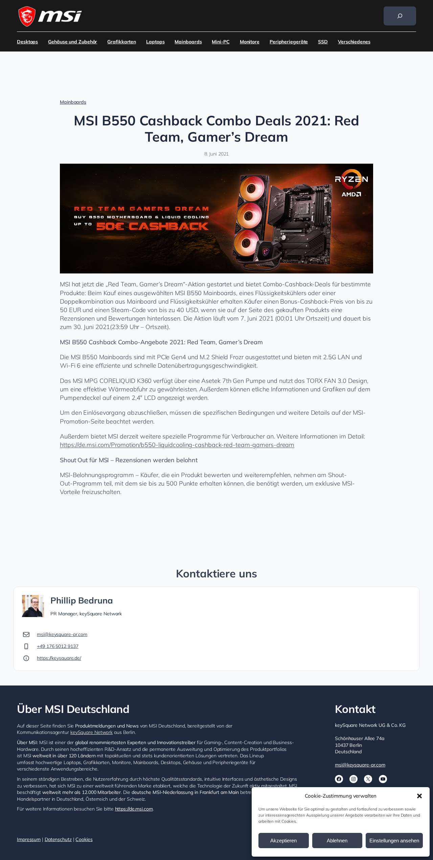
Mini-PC (220, 42)
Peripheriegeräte (289, 42)
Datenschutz (58, 839)
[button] (419, 796)
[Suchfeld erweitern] (400, 15)
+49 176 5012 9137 (57, 646)
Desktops (27, 42)
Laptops (155, 42)
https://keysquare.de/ (59, 658)
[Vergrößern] (364, 172)
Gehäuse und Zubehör (72, 42)
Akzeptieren (283, 840)
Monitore (249, 42)
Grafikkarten (121, 42)
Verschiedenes (354, 42)
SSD (323, 42)
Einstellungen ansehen (394, 840)
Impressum (29, 839)
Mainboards (188, 42)
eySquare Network (93, 732)
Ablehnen (337, 840)
